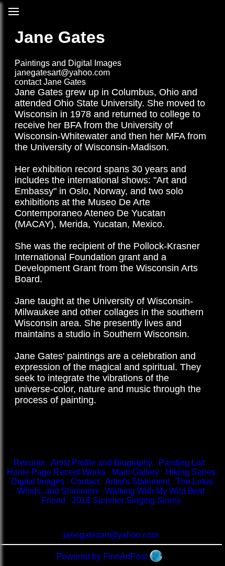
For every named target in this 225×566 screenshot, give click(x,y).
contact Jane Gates (50, 81)
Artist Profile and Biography (101, 462)
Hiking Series (190, 472)
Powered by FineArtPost (102, 556)
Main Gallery (135, 472)
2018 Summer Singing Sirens (126, 500)
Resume (29, 462)
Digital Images (37, 481)
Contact (85, 481)
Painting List (182, 462)
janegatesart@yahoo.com (62, 72)
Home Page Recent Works (56, 472)
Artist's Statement (137, 481)
